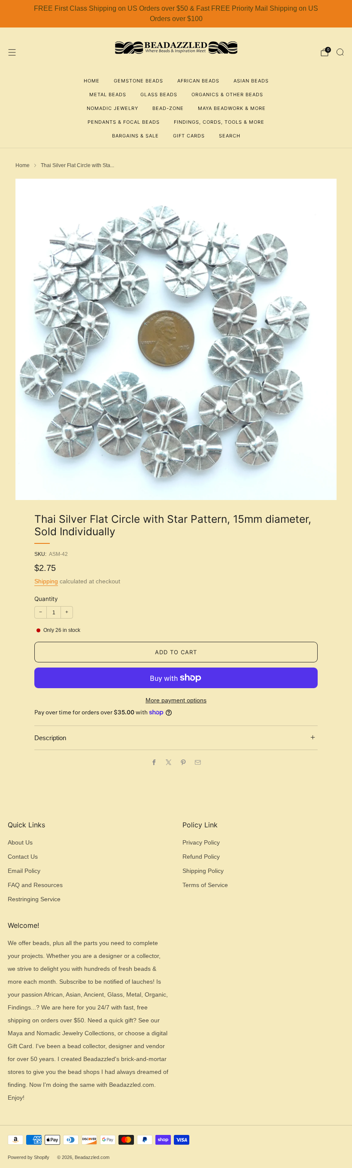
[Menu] (12, 52)
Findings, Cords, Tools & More (219, 122)
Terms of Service (205, 885)
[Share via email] (198, 762)
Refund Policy (201, 857)
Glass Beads (158, 94)
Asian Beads (251, 81)
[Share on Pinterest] (183, 762)
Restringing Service (34, 899)
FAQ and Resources (35, 885)
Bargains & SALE (135, 136)
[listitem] (176, 14)
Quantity (46, 598)
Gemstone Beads (138, 81)
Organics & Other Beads (227, 94)
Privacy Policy (201, 842)
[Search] (340, 52)
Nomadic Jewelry (112, 108)
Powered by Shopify (28, 1157)
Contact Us (23, 857)
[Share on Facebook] (154, 762)
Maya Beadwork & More (232, 108)
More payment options (176, 700)
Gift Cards (189, 136)
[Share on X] (168, 762)
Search (229, 136)
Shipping (46, 581)
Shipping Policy (203, 871)
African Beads (198, 81)
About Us (20, 842)
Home (92, 81)
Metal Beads (107, 94)
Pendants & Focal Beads (124, 122)
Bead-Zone (168, 108)
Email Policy (24, 871)
